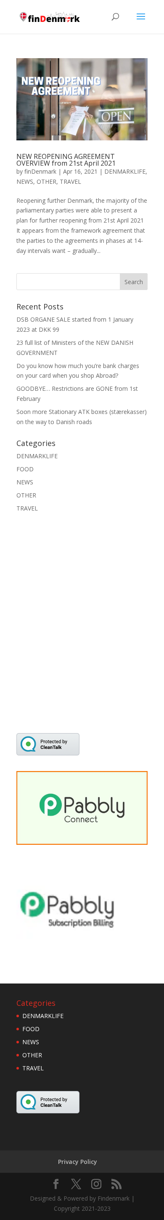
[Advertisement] (82, 628)
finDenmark (40, 171)
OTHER (46, 181)
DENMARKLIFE (124, 171)
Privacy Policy (77, 1162)
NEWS (24, 181)
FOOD (25, 469)
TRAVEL (70, 181)
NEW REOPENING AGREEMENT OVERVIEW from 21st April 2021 (66, 160)
